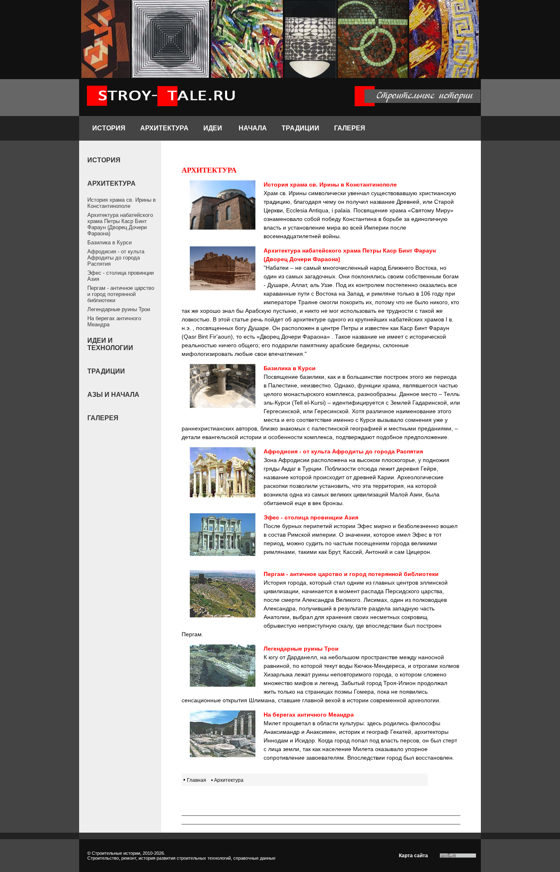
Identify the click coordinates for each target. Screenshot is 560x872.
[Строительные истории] (161, 114)
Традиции (300, 128)
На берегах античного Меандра (114, 321)
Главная (196, 780)
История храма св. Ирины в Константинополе (121, 203)
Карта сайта (413, 855)
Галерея (349, 128)
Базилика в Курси (109, 242)
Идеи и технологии (110, 344)
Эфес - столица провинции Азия (120, 276)
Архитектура (164, 128)
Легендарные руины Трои (118, 309)
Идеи (213, 128)
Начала (253, 128)
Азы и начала (113, 394)
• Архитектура (227, 780)
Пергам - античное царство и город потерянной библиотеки (120, 294)
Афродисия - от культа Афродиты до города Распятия (115, 257)
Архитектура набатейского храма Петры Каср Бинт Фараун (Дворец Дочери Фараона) (120, 224)
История (108, 128)
